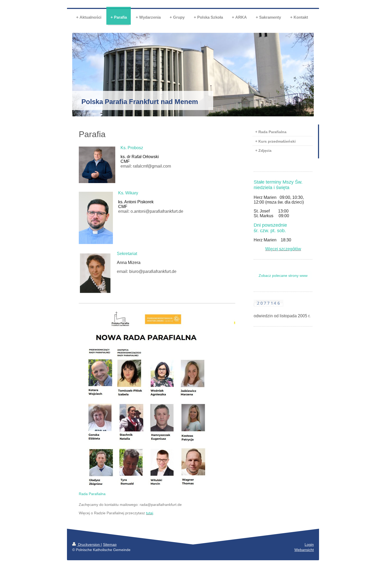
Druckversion (89, 544)
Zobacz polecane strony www (283, 275)
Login (309, 544)
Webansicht (304, 550)
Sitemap (110, 544)
